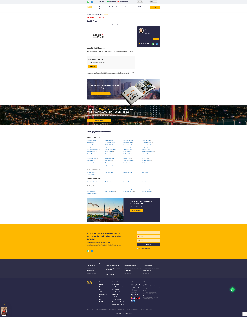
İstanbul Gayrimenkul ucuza (112, 272)
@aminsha (155, 300)
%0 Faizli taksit (112, 1)
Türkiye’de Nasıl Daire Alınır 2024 (151, 268)
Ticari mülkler (109, 263)
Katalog (101, 6)
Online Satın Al (102, 1)
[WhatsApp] (232, 289)
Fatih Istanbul (127, 263)
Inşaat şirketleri (95, 14)
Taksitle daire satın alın (111, 274)
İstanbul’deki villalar (91, 273)
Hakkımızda (107, 6)
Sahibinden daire (91, 265)
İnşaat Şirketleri (125, 6)
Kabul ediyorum (144, 248)
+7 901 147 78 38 (135, 287)
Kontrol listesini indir (136, 210)
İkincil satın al (127, 270)
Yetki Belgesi (115, 294)
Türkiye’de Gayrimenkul (148, 263)
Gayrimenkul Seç (99, 120)
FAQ (100, 299)
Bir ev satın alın (127, 273)
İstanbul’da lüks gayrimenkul (112, 265)
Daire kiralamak (147, 270)
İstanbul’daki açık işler (117, 292)
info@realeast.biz (135, 294)
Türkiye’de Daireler (147, 265)
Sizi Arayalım (155, 7)
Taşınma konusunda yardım (118, 301)
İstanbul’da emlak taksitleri (118, 286)
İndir (101, 93)
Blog (113, 6)
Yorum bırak (92, 66)
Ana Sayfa (89, 14)
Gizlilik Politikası (147, 248)
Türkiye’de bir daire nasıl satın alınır (132, 268)
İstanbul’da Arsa (90, 270)
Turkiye (101, 14)
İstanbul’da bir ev (91, 268)
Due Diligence (102, 301)
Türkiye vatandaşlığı (123, 1)
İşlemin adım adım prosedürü (118, 296)
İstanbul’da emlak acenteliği (93, 263)
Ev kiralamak (146, 273)
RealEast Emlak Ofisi (116, 299)
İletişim (101, 8)
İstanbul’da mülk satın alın (130, 265)
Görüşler (118, 6)
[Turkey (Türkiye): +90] (140, 39)
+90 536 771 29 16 (141, 6)
